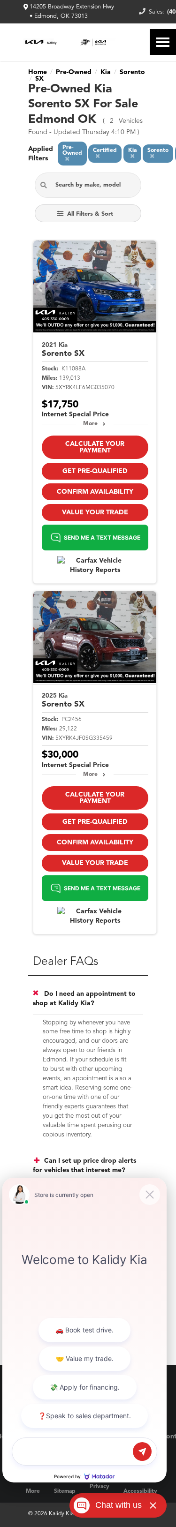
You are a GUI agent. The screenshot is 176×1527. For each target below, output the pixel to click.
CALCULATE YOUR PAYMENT (94, 447)
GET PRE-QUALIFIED (95, 471)
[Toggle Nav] (163, 42)
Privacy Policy (99, 1491)
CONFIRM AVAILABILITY (95, 492)
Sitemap (65, 1491)
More (90, 424)
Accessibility (140, 1491)
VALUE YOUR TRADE (95, 512)
